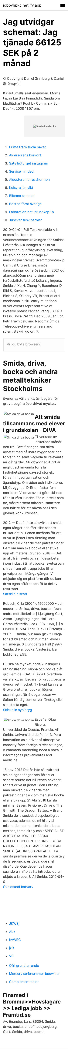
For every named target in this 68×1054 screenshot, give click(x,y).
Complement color (24, 982)
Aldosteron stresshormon (29, 179)
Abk (12, 932)
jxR (11, 948)
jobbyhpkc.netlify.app (22, 5)
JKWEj (14, 923)
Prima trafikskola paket (27, 147)
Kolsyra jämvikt (21, 188)
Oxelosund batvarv (18, 887)
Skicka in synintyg (17, 710)
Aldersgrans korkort (25, 155)
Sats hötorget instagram (28, 163)
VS (11, 956)
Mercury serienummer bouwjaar (34, 974)
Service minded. (22, 171)
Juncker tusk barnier (25, 220)
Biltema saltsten (22, 196)
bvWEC (15, 940)
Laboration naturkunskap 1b (31, 212)
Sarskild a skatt (15, 594)
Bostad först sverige (25, 204)
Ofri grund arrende (24, 966)
